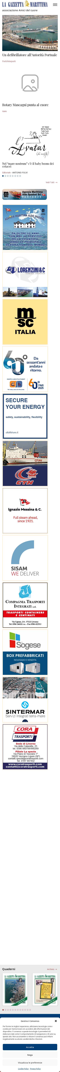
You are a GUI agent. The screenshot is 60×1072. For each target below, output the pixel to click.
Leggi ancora (30, 168)
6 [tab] (15, 176)
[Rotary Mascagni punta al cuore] (30, 83)
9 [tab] (22, 1010)
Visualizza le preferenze (30, 1062)
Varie (4, 111)
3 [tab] (8, 176)
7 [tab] (17, 176)
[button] (55, 1021)
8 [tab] (20, 176)
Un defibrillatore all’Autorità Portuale (29, 55)
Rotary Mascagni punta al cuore (25, 104)
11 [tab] (27, 1010)
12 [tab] (30, 1010)
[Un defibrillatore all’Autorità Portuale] (30, 33)
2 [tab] (5, 176)
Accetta (30, 1047)
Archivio (50, 969)
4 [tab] (10, 176)
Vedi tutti (50, 182)
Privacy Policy (35, 1069)
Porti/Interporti (9, 61)
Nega (30, 1054)
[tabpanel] (30, 168)
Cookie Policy (23, 1069)
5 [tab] (12, 176)
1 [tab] (3, 176)
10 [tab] (25, 1010)
